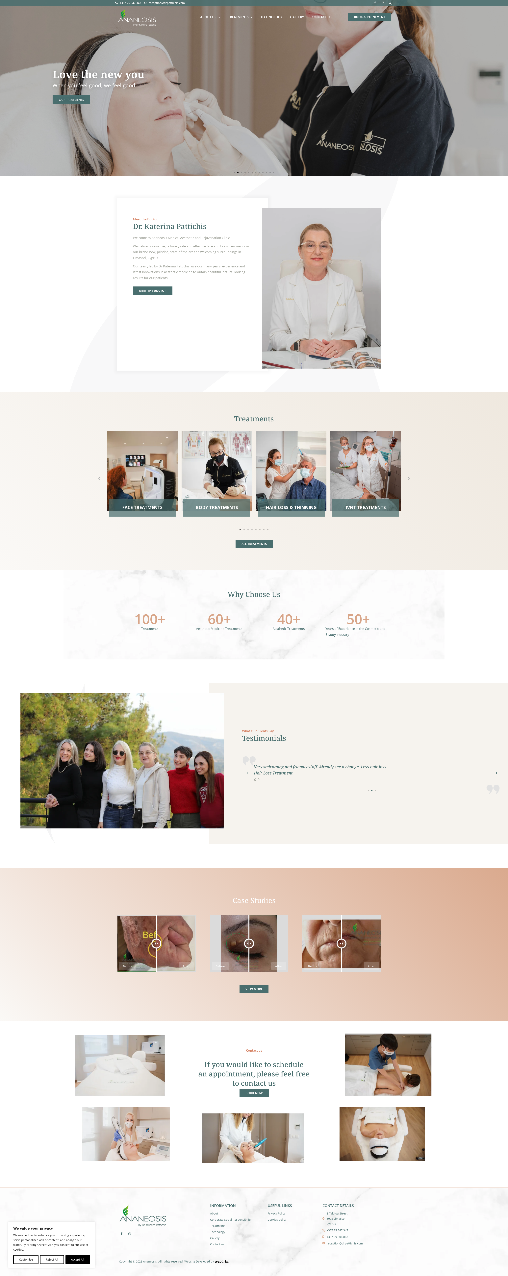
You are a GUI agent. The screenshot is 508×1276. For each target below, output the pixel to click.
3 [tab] (248, 530)
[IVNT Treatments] (365, 470)
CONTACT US (322, 17)
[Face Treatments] (142, 470)
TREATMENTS (238, 17)
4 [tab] (252, 530)
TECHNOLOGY (271, 17)
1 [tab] (240, 530)
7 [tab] (264, 530)
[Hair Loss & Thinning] (291, 470)
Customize (26, 1259)
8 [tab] (268, 530)
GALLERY (297, 17)
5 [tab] (256, 530)
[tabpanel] (142, 476)
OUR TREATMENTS (71, 100)
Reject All (52, 1259)
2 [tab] (244, 530)
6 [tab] (260, 530)
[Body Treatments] (217, 470)
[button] (390, 3)
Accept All (77, 1259)
